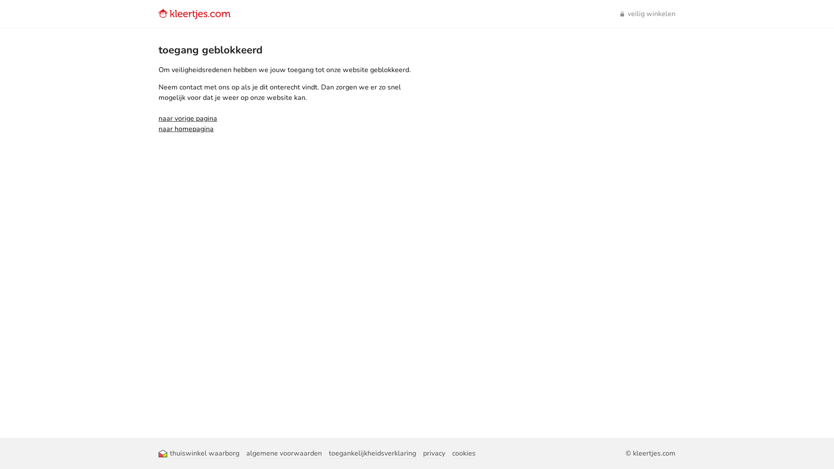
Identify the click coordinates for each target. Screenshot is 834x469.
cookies (464, 453)
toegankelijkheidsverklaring (372, 453)
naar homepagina (186, 129)
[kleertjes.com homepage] (195, 13)
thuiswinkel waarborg (204, 453)
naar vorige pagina (188, 118)
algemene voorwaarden (284, 453)
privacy (434, 453)
